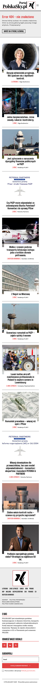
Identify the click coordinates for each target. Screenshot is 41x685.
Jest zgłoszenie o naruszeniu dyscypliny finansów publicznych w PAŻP (20, 161)
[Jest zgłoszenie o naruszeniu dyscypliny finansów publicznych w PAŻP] (20, 144)
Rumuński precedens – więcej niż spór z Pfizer (20, 422)
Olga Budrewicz (24, 82)
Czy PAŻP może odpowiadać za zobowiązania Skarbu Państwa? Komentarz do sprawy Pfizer (20, 205)
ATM (15, 123)
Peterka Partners (23, 211)
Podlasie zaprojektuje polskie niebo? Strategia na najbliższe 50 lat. (20, 556)
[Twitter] (15, 645)
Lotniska (15, 82)
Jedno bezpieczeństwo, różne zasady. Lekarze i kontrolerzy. (20, 118)
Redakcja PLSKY (23, 167)
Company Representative (26, 386)
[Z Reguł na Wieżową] (20, 279)
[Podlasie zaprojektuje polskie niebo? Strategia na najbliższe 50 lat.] (20, 539)
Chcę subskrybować (19, 665)
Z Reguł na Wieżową (20, 294)
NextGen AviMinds (14, 259)
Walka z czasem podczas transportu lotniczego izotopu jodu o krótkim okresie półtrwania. (20, 251)
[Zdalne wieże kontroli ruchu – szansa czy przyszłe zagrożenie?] (20, 497)
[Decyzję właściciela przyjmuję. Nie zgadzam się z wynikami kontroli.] (20, 58)
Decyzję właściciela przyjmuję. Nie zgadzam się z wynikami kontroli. (20, 75)
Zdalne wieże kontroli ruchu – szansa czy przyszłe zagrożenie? (20, 514)
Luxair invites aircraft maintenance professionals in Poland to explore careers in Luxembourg (20, 378)
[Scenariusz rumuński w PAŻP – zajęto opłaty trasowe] (20, 318)
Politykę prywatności (28, 671)
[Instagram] (4, 645)
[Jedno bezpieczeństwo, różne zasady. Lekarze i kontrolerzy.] (20, 102)
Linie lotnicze (11, 386)
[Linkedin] (10, 645)
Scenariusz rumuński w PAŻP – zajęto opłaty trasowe (20, 334)
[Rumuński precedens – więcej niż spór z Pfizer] (20, 406)
